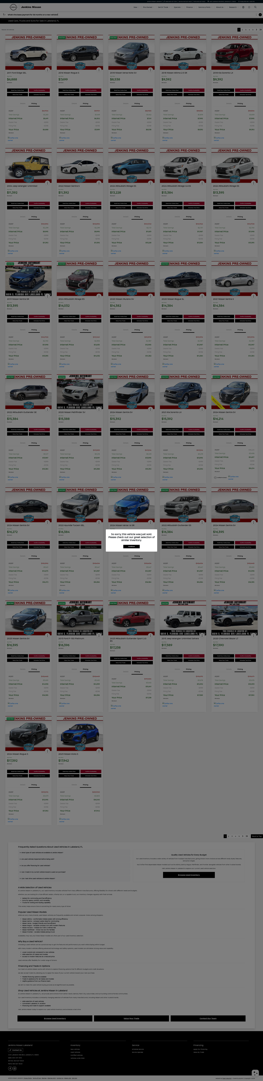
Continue (131, 546)
